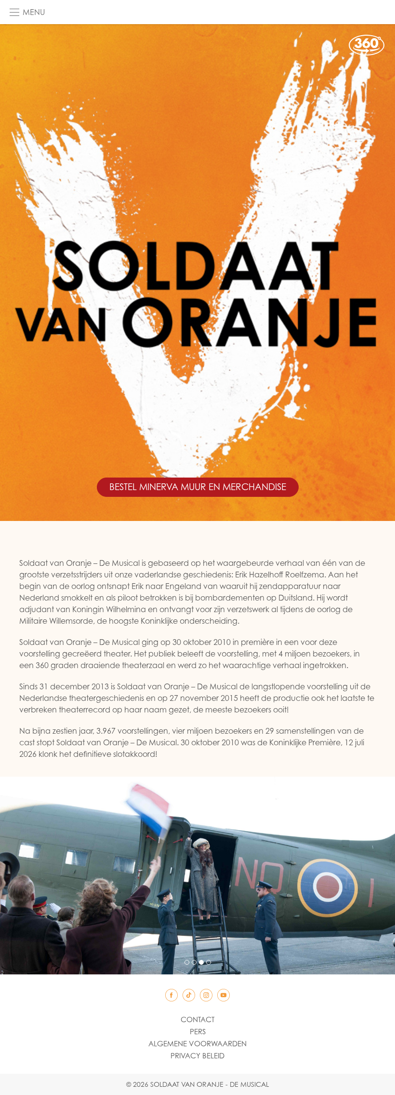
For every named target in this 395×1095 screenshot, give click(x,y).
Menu (34, 12)
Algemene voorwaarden (197, 1043)
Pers (198, 1031)
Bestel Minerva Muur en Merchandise (197, 486)
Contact (197, 1019)
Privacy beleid (197, 1055)
